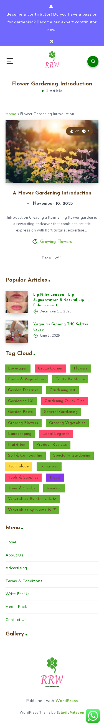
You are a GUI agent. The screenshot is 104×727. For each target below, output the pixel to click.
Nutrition (17, 445)
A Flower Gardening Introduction (52, 193)
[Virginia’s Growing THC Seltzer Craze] (17, 332)
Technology (18, 466)
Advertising (16, 568)
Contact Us (16, 619)
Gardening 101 (62, 390)
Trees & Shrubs (21, 488)
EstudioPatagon (70, 712)
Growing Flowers (56, 242)
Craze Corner (50, 368)
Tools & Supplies (23, 477)
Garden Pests (20, 412)
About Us (14, 555)
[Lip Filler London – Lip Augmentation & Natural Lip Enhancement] (17, 302)
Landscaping (20, 434)
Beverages (17, 368)
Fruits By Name (70, 379)
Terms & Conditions (24, 581)
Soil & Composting (25, 456)
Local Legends (56, 434)
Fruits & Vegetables (26, 379)
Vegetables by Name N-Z (32, 510)
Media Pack (16, 606)
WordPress (66, 700)
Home (11, 114)
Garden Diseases (23, 390)
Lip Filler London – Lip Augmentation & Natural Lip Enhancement (58, 300)
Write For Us (17, 594)
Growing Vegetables (67, 423)
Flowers (81, 368)
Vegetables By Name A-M (32, 499)
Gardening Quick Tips (65, 401)
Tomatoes (49, 466)
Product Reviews (51, 445)
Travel (55, 477)
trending (54, 488)
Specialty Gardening (71, 456)
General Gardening (61, 412)
